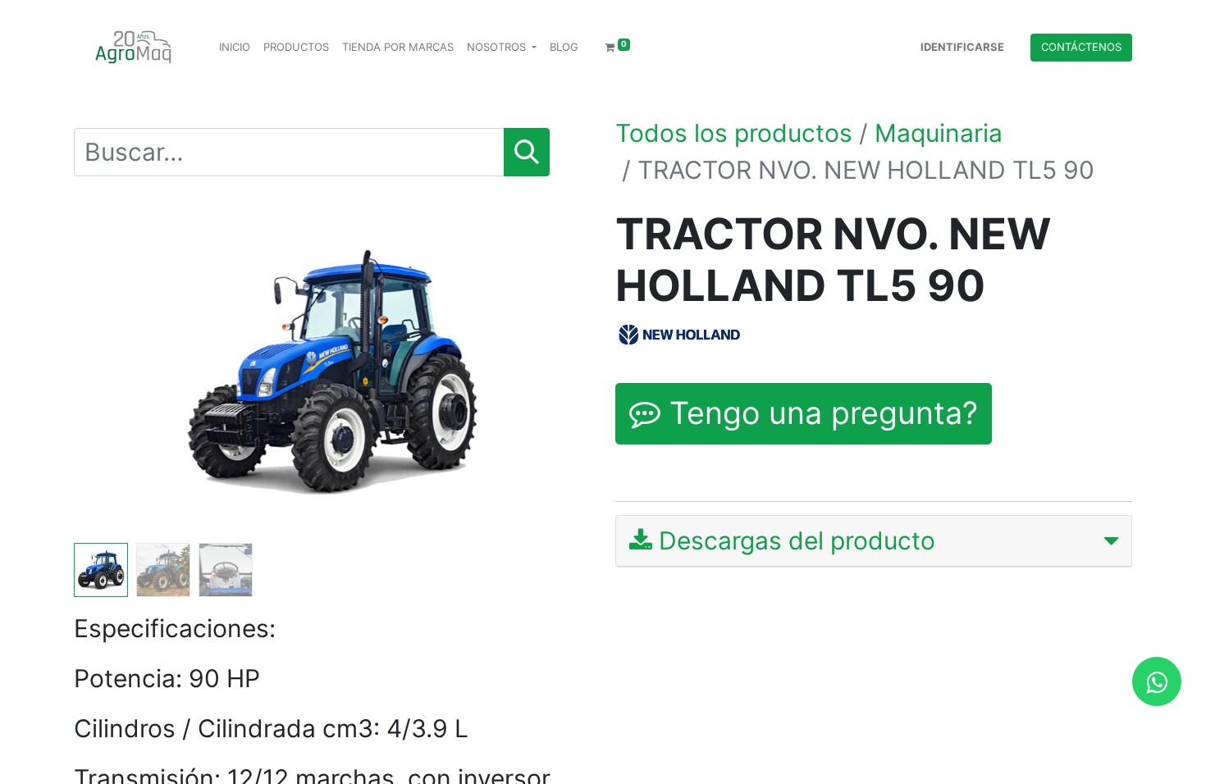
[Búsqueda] (527, 152)
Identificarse (962, 46)
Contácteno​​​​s (1081, 46)
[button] (113, 372)
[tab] (873, 541)
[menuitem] (234, 47)
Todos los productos (733, 133)
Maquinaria (939, 133)
